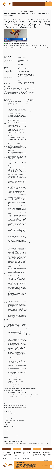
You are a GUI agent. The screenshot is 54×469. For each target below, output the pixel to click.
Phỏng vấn (25, 11)
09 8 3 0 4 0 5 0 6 (18, 465)
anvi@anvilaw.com (25, 465)
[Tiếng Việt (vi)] (49, 1)
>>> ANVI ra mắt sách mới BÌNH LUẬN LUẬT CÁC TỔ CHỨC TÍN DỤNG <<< (27, 8)
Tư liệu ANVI (30, 11)
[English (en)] (50, 1)
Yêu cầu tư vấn (48, 4)
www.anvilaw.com (32, 465)
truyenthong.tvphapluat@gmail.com (21, 407)
